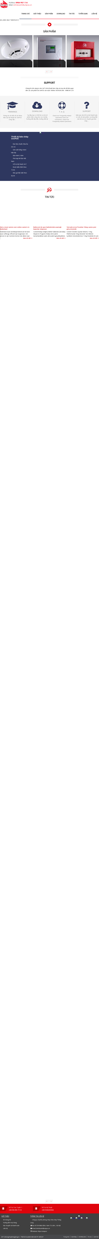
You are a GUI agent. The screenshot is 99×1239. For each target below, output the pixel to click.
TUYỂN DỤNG (83, 14)
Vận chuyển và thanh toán (11, 1225)
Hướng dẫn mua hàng (10, 1223)
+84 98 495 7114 (15, 1210)
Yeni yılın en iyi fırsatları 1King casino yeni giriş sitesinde (81, 228)
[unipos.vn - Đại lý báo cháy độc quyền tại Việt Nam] (16, 7)
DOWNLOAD (61, 14)
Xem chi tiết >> (27, 238)
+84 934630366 (48, 1210)
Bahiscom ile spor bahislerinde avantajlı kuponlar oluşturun (47, 228)
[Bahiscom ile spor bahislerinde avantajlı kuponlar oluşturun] (49, 212)
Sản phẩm (49, 31)
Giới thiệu (37, 14)
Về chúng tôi (7, 1220)
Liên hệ (94, 14)
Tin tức (72, 14)
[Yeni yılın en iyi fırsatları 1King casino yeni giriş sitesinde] (83, 212)
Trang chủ (25, 14)
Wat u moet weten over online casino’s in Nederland (14, 228)
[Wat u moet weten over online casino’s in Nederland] (16, 212)
